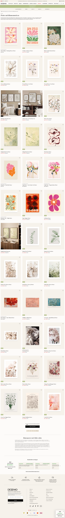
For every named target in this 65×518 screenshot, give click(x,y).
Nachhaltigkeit (32, 495)
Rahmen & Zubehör (33, 3)
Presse (31, 490)
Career (31, 494)
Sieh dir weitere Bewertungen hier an (32, 471)
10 (36, 430)
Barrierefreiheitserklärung (34, 497)
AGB (46, 494)
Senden (15, 500)
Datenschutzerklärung (14, 502)
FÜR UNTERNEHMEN (57, 3)
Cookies (47, 495)
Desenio (35, 515)
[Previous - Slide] (17, 466)
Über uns (31, 489)
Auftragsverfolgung (49, 492)
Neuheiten (16, 3)
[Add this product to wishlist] (19, 23)
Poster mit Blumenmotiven (14, 11)
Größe (39, 9)
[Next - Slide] (60, 466)
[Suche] (59, 3)
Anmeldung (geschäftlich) (34, 503)
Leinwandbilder (25, 3)
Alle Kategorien (18, 9)
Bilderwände (45, 3)
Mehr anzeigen (32, 426)
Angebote (39, 3)
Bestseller (11, 3)
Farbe (26, 9)
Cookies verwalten (49, 500)
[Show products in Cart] (63, 3)
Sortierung (47, 9)
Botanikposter (6, 11)
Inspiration (50, 3)
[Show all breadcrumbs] (2, 11)
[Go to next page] (38, 431)
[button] (60, 513)
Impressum (31, 492)
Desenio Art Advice (49, 489)
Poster (20, 3)
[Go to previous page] (27, 431)
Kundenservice (48, 490)
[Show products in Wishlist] (61, 3)
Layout (33, 9)
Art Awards (31, 501)
